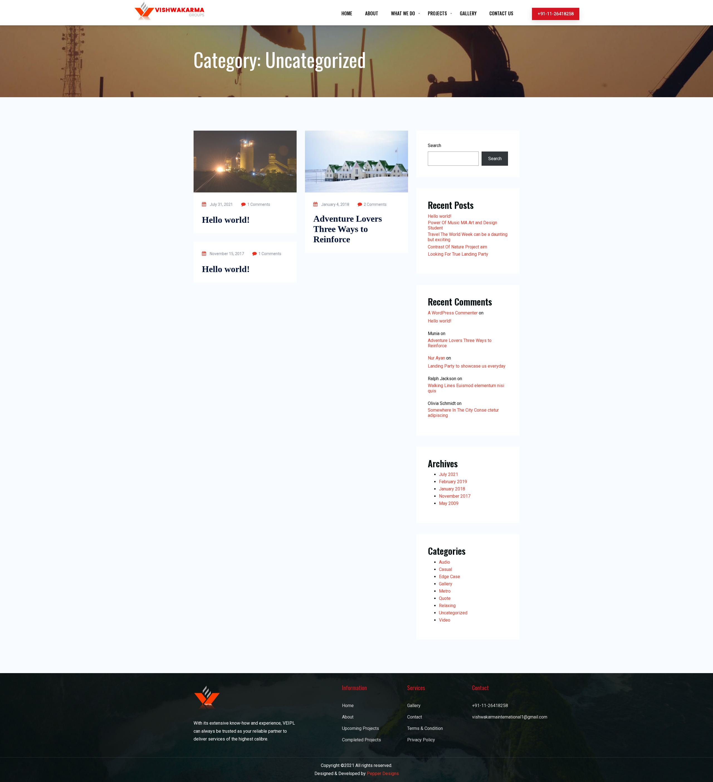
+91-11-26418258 (556, 13)
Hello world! (226, 220)
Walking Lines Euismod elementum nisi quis (466, 388)
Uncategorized (453, 612)
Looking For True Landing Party (458, 254)
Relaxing (447, 605)
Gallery (445, 583)
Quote (445, 598)
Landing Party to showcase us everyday (467, 366)
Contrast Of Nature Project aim (457, 247)
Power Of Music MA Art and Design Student (462, 225)
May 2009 (448, 503)
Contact (414, 717)
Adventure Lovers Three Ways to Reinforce (347, 229)
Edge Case (449, 576)
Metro (445, 591)
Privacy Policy (421, 739)
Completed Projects (361, 739)
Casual (445, 569)
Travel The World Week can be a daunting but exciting (467, 237)
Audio (444, 562)
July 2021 (448, 474)
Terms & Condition (425, 728)
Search (434, 145)
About (347, 717)
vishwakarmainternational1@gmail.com (495, 717)
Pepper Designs (383, 773)
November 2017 (454, 496)
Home (348, 705)
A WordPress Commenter (453, 313)
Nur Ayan (436, 358)
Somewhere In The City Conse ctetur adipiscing (463, 412)
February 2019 (453, 481)
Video (444, 620)
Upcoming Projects (360, 728)
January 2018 (452, 489)
